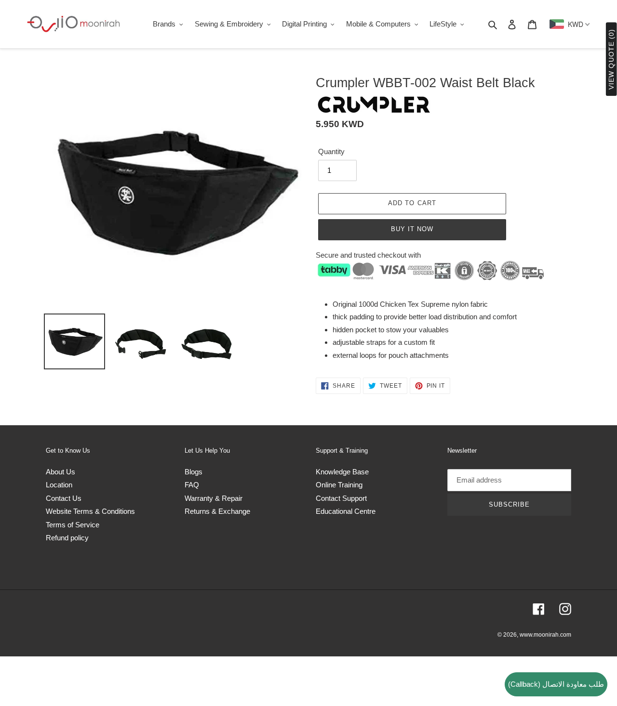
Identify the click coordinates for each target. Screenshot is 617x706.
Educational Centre (346, 511)
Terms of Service (72, 525)
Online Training (339, 485)
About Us (60, 472)
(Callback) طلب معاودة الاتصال (556, 684)
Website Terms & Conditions (90, 511)
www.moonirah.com (545, 634)
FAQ (192, 485)
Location (59, 485)
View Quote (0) (611, 59)
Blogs (193, 472)
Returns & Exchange (217, 511)
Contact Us (63, 498)
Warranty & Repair (213, 498)
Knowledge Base (342, 472)
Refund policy (67, 538)
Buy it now (412, 229)
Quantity (331, 151)
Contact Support (341, 498)
